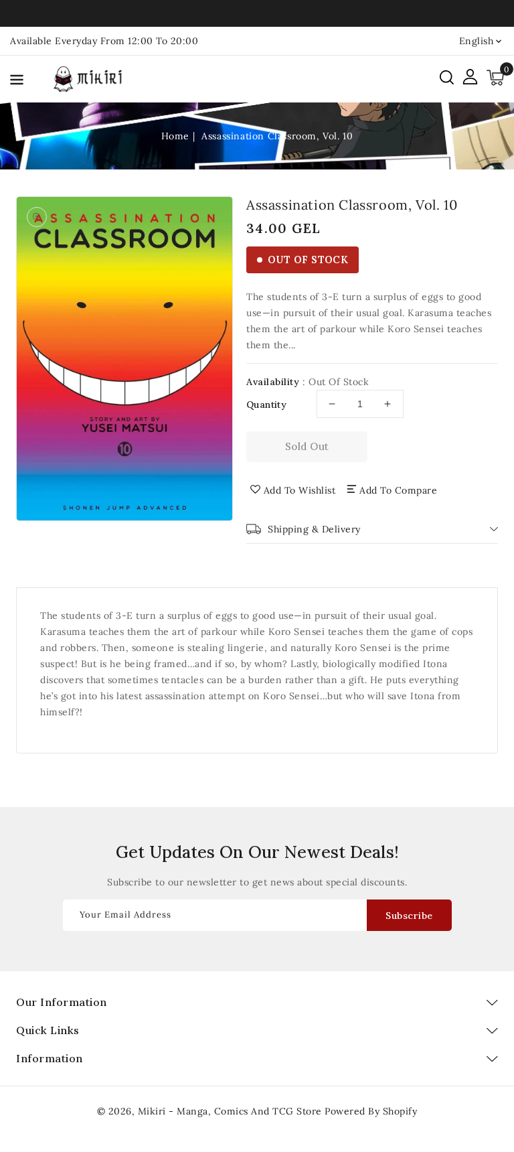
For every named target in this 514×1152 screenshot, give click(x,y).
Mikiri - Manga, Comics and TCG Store (231, 1111)
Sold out (307, 446)
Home (175, 136)
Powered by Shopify (371, 1111)
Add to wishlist (300, 490)
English (476, 41)
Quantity (266, 405)
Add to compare (398, 490)
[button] (16, 82)
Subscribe (409, 916)
